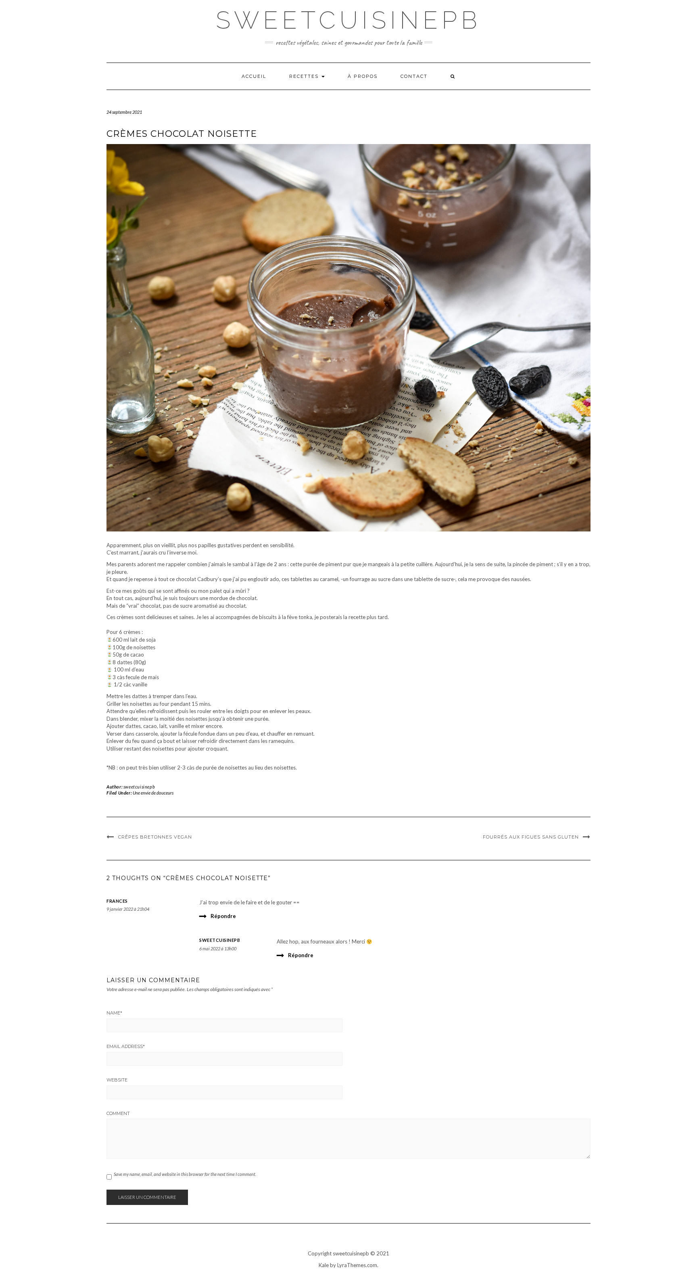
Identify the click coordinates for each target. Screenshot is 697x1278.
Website (116, 1080)
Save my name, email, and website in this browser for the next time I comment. (185, 1174)
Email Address (125, 1046)
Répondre (223, 916)
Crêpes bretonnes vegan (155, 837)
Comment (118, 1113)
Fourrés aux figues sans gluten (531, 837)
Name (114, 1013)
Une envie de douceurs (153, 792)
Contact (414, 76)
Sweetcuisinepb (348, 20)
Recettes (305, 76)
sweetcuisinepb (139, 786)
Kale (324, 1265)
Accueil (254, 76)
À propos (363, 76)
